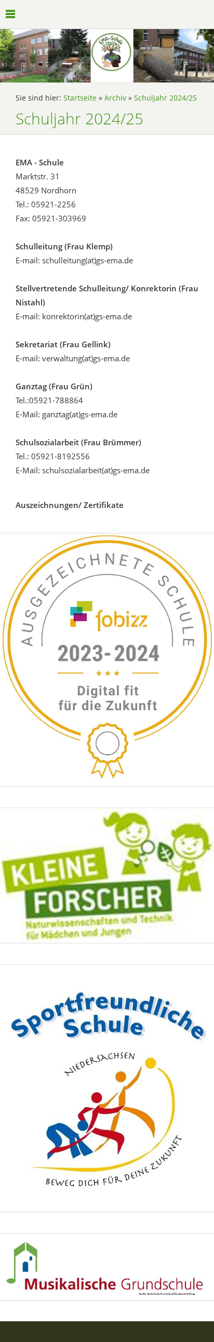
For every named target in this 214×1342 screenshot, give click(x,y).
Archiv (115, 98)
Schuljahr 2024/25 (165, 98)
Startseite (80, 98)
